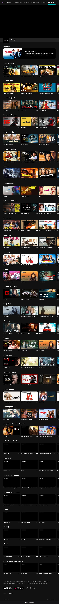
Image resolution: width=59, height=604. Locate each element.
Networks (53, 2)
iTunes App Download (8, 588)
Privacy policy (45, 581)
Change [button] (10, 593)
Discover (28, 2)
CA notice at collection (9, 583)
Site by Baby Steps (51, 599)
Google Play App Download (19, 588)
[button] (29, 53)
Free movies (36, 2)
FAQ (25, 583)
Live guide (19, 2)
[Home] (6, 2)
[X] (34, 588)
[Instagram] (27, 588)
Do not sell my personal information (37, 583)
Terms (39, 581)
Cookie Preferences (29, 602)
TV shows (45, 2)
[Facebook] (31, 588)
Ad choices (20, 583)
